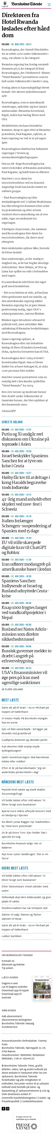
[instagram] (7, 1109)
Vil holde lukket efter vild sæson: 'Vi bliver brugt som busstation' (23, 802)
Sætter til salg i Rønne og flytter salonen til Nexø (21, 917)
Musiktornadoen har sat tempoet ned (24, 908)
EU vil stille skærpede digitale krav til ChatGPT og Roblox (24, 547)
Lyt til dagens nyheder (15, 987)
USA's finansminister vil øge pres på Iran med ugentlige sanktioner (24, 677)
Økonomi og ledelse (13, 965)
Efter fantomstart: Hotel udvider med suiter (25, 888)
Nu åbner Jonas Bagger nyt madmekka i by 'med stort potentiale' (26, 824)
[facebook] (3, 1109)
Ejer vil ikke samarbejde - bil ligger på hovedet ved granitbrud (24, 731)
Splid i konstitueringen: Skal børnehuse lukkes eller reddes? (25, 759)
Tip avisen (7, 968)
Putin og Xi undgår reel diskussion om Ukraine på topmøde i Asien (25, 439)
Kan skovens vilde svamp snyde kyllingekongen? (21, 748)
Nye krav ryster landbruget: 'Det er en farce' (25, 856)
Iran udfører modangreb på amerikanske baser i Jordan (26, 567)
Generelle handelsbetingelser (19, 1098)
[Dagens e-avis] (42, 988)
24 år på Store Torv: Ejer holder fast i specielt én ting (24, 835)
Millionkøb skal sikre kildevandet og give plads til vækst (26, 899)
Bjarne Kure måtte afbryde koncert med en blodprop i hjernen (26, 813)
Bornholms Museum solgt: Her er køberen (22, 845)
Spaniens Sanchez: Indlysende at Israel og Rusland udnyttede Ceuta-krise (25, 589)
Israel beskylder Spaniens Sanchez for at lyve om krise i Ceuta (25, 461)
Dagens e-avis (10, 983)
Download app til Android (11, 996)
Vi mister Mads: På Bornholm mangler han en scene (25, 720)
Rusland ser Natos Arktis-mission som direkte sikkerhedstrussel (25, 634)
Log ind (5, 6)
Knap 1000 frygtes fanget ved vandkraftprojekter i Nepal (24, 612)
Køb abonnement (12, 1016)
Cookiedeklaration (32, 1101)
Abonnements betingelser (17, 1020)
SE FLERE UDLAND (12, 689)
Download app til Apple (15, 990)
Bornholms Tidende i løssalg (18, 1023)
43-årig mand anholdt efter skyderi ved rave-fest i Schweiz (26, 504)
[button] (49, 5)
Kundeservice (10, 1027)
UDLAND (5, 44)
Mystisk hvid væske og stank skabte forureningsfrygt (23, 792)
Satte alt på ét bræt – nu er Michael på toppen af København (25, 710)
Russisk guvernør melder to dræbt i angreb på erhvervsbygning (26, 656)
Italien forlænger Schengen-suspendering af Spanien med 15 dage (26, 526)
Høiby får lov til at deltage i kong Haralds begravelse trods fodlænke (26, 482)
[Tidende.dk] (26, 4)
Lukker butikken (11, 936)
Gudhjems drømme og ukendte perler (25, 740)
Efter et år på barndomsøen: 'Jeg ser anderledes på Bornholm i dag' (24, 770)
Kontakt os (8, 961)
